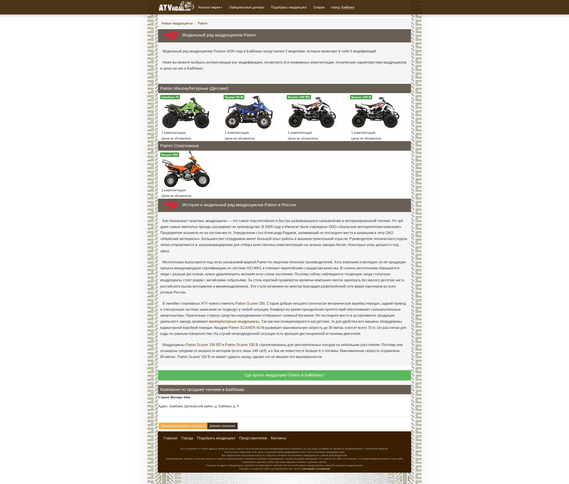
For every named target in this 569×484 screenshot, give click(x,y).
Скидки (319, 7)
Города (187, 438)
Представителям (253, 438)
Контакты (278, 438)
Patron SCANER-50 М (246, 328)
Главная (170, 438)
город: (342, 7)
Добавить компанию (222, 426)
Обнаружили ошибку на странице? (183, 426)
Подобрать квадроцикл (289, 7)
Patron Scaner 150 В (241, 345)
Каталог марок (209, 7)
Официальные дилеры (246, 7)
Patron (202, 23)
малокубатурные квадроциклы (234, 321)
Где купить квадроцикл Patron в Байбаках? (285, 375)
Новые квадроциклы (177, 23)
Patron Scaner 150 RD (203, 345)
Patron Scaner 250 (250, 303)
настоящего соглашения (316, 468)
